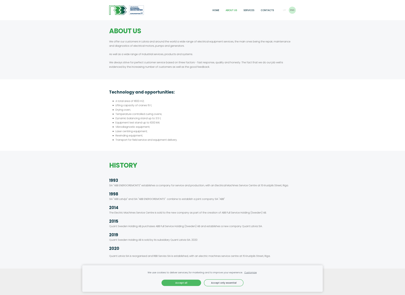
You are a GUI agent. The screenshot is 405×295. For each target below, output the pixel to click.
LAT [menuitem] (284, 10)
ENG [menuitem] (292, 10)
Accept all (181, 282)
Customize (250, 272)
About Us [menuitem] (231, 10)
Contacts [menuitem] (267, 10)
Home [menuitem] (215, 10)
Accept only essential (224, 282)
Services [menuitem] (248, 10)
